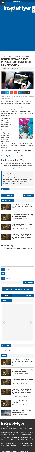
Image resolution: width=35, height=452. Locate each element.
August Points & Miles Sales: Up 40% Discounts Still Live (13, 335)
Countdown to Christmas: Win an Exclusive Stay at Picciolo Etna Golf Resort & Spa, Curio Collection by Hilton (22, 236)
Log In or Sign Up (18, 1)
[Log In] (33, 11)
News (12, 189)
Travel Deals (6, 300)
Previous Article (8, 195)
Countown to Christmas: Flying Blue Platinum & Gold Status (22, 225)
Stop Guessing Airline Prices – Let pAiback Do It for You (21, 411)
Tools (17, 295)
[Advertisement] (17, 33)
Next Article (28, 195)
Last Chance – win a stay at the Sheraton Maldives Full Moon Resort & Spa (22, 206)
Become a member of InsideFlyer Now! (17, 289)
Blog (6, 295)
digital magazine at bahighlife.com (16, 156)
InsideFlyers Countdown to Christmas (20, 401)
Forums (28, 295)
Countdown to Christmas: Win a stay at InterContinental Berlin (22, 215)
